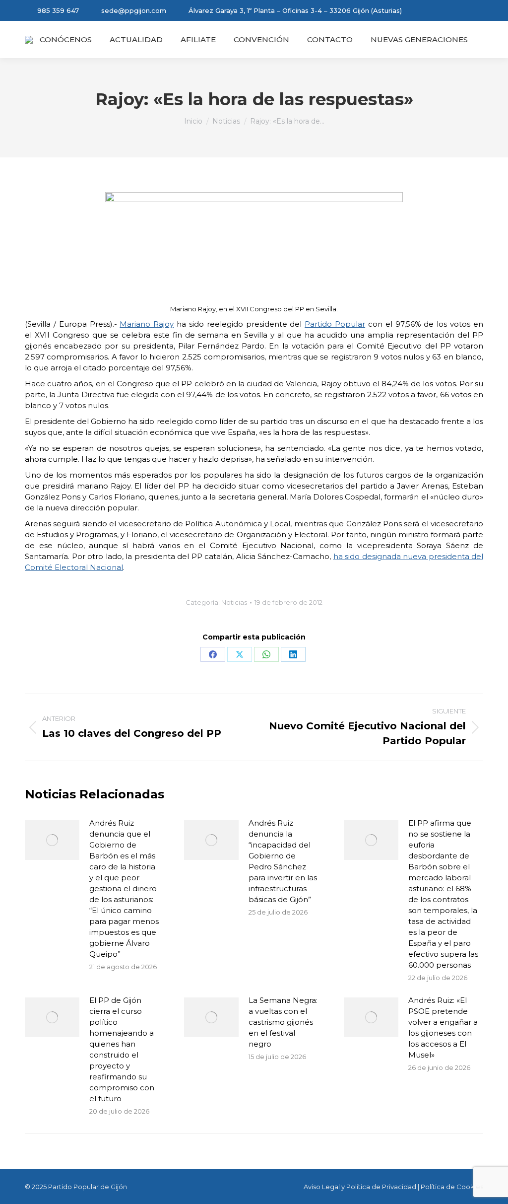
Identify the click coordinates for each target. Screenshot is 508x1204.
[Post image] (52, 840)
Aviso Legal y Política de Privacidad (360, 1187)
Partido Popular (335, 324)
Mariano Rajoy (147, 324)
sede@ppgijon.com (133, 10)
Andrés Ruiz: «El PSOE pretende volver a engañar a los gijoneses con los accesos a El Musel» (443, 1027)
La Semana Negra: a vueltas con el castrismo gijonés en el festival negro (283, 1022)
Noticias (234, 602)
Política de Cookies (452, 1187)
